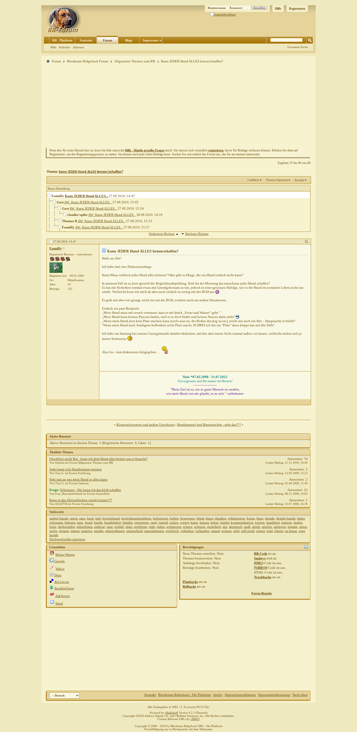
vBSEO (195, 719)
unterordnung (115, 531)
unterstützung (154, 531)
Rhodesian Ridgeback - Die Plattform (184, 695)
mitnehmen (85, 527)
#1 (306, 241)
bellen (174, 518)
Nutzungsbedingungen (274, 695)
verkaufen (202, 531)
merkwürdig (66, 527)
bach (90, 518)
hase (80, 522)
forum (250, 518)
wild (236, 531)
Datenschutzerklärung (240, 695)
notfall (119, 527)
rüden (161, 527)
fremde (270, 518)
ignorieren (141, 522)
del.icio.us (61, 582)
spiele (256, 527)
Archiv (218, 695)
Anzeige (299, 179)
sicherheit (214, 527)
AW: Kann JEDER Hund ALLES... (88, 202)
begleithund (111, 518)
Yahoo (60, 569)
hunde (98, 522)
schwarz (199, 527)
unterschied (134, 531)
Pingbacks (190, 582)
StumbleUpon (64, 588)
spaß (247, 527)
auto (82, 518)
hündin (128, 522)
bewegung (187, 518)
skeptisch (235, 527)
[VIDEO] (260, 568)
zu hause (291, 531)
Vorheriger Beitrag (162, 234)
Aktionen (78, 47)
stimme (292, 527)
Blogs (129, 40)
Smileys (260, 558)
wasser (215, 531)
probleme (140, 527)
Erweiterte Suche (297, 47)
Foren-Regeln (261, 593)
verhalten (187, 531)
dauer (209, 518)
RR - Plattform (62, 40)
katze (194, 522)
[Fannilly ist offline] (55, 267)
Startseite (86, 40)
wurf (269, 531)
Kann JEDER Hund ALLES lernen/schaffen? (91, 172)
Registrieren (297, 8)
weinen (226, 531)
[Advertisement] (178, 105)
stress (303, 527)
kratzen (286, 522)
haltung (70, 522)
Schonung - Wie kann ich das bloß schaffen (90, 490)
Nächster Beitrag (197, 234)
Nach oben (300, 695)
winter (260, 531)
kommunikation (242, 522)
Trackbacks (262, 577)
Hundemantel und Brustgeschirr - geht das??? (209, 425)
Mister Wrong (65, 555)
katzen (204, 522)
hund (88, 522)
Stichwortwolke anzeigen (67, 539)
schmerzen (173, 527)
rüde (152, 527)
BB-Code (260, 554)
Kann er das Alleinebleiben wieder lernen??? (80, 500)
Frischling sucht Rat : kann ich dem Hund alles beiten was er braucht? (98, 459)
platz (129, 527)
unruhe (99, 531)
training (86, 531)
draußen (220, 518)
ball (98, 518)
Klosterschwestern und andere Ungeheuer (145, 425)
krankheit (273, 522)
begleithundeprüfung (136, 518)
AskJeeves (62, 596)
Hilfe (278, 8)
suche (53, 531)
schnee (188, 527)
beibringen (160, 518)
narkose (99, 527)
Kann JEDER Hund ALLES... (86, 196)
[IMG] (258, 563)
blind (200, 518)
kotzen (260, 522)
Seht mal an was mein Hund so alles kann (78, 479)
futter (300, 518)
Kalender (64, 47)
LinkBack (253, 179)
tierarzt (64, 531)
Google (59, 561)
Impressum (150, 40)
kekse (215, 522)
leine (52, 527)
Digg (57, 575)
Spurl (59, 603)
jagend (163, 522)
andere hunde (58, 518)
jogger (184, 522)
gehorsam (56, 522)
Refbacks (189, 586)
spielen (267, 527)
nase (110, 527)
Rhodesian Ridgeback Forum (87, 61)
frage (259, 518)
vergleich (172, 531)
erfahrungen (236, 518)
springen (280, 527)
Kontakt (150, 695)
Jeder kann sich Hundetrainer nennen (75, 469)
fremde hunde (286, 518)
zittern (278, 531)
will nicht (248, 531)
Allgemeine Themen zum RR (134, 61)
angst (74, 518)
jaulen (174, 522)
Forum (107, 40)
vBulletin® (171, 712)
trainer (75, 531)
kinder (224, 522)
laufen (297, 522)
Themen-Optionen (277, 179)
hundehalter (112, 522)
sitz (224, 527)
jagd (154, 522)
